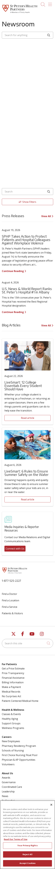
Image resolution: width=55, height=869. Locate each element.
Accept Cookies (28, 863)
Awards (6, 777)
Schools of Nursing (13, 750)
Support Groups (11, 723)
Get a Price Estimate (13, 668)
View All (46, 216)
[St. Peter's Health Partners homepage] (20, 13)
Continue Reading (13, 271)
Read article (27, 418)
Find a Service (9, 607)
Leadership (8, 791)
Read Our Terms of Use (15, 839)
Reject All (27, 854)
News (5, 796)
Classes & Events (11, 714)
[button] (50, 3)
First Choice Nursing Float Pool (19, 755)
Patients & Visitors (12, 613)
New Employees (11, 741)
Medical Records (11, 691)
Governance (9, 782)
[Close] (51, 804)
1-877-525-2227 (11, 580)
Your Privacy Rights (27, 845)
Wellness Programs (13, 728)
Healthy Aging (10, 718)
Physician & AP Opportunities (18, 759)
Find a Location (10, 600)
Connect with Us (15, 548)
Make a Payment (11, 687)
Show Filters (29, 202)
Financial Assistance (13, 677)
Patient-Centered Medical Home (20, 701)
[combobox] (27, 35)
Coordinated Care (12, 787)
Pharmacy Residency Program (19, 746)
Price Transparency (13, 673)
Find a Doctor (9, 594)
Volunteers (8, 764)
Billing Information (13, 682)
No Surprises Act (11, 696)
